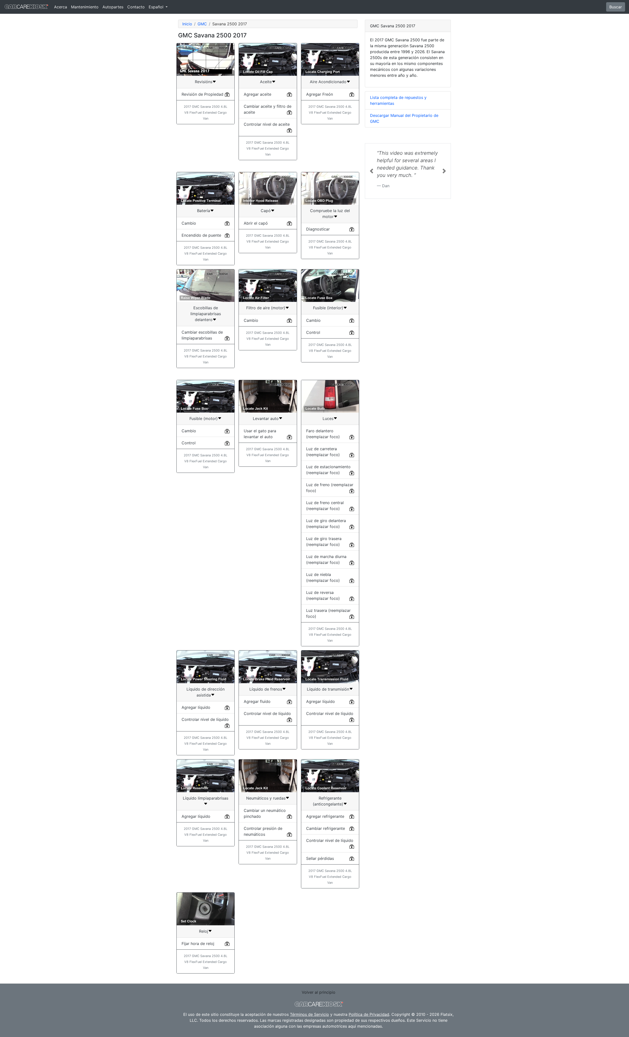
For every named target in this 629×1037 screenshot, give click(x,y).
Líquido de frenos (265, 689)
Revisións (203, 81)
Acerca (60, 6)
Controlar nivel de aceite (267, 124)
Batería (203, 210)
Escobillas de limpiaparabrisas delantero (205, 313)
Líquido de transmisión (328, 689)
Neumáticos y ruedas (266, 798)
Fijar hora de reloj (198, 943)
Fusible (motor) (203, 418)
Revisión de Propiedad (202, 94)
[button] (371, 171)
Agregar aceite (257, 94)
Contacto (136, 6)
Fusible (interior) (328, 307)
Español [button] (157, 6)
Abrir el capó (256, 223)
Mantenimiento (85, 6)
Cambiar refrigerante (325, 828)
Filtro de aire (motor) (265, 307)
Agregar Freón (319, 94)
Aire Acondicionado (328, 81)
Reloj (203, 931)
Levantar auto (266, 418)
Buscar (615, 6)
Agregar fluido (257, 701)
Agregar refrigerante (325, 816)
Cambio (189, 223)
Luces (328, 418)
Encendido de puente (201, 235)
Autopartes (112, 6)
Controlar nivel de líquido (205, 719)
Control (313, 332)
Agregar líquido (196, 707)
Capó (266, 210)
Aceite (266, 81)
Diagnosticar (318, 229)
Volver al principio (318, 992)
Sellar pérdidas (320, 858)
